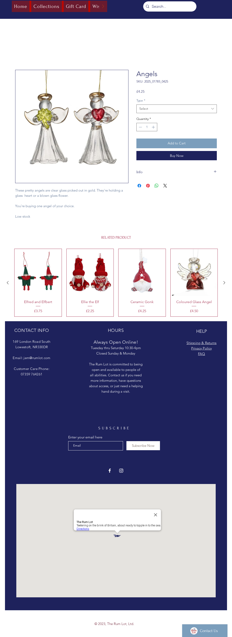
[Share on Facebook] (139, 199)
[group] (116, 283)
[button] (176, 157)
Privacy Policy (201, 349)
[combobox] (176, 109)
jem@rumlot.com (37, 358)
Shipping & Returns (201, 343)
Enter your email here (85, 438)
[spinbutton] (147, 128)
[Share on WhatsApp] (156, 199)
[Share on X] (165, 199)
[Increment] (154, 128)
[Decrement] (140, 128)
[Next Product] (224, 283)
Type (140, 101)
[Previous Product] (7, 283)
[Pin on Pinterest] (148, 199)
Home (20, 54)
